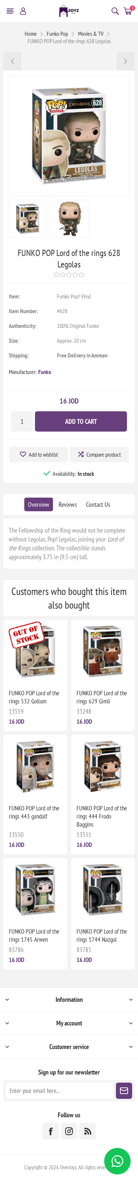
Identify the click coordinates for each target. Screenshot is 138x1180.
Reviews (68, 504)
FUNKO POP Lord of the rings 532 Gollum (34, 697)
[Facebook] (50, 1131)
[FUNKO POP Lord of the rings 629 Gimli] (103, 652)
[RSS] (87, 1131)
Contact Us (98, 504)
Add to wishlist (43, 454)
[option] (28, 219)
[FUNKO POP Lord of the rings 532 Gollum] (35, 652)
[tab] (38, 504)
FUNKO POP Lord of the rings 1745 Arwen (34, 935)
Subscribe (124, 1091)
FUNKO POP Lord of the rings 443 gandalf (34, 812)
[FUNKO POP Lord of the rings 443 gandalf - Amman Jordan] (35, 767)
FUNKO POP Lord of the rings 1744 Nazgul (102, 935)
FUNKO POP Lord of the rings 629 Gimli (102, 697)
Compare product (103, 454)
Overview (38, 504)
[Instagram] (69, 1131)
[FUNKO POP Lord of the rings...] (12, 61)
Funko (44, 372)
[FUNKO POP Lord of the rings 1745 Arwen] (35, 890)
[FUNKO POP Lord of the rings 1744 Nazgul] (103, 890)
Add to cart (81, 421)
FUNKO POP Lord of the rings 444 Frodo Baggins (102, 816)
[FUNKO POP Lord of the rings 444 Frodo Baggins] (103, 767)
